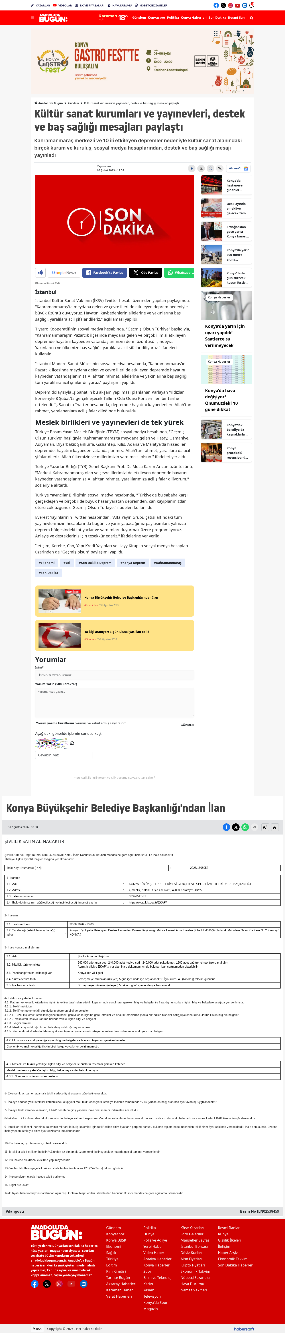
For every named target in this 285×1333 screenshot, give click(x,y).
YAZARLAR (43, 5)
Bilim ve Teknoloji (157, 1277)
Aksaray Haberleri (121, 1283)
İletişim (224, 1246)
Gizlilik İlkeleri (229, 1240)
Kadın (148, 1283)
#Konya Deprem (132, 563)
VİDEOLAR (65, 5)
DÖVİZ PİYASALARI (92, 5)
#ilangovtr (15, 1211)
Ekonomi (113, 1246)
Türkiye (112, 1258)
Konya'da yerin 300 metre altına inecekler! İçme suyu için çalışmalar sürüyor (238, 255)
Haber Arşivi (228, 1252)
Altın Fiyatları (191, 1258)
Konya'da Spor (155, 1302)
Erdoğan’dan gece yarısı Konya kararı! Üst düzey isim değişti (238, 232)
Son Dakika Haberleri (236, 1265)
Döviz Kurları (191, 1252)
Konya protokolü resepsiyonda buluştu (237, 453)
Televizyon (152, 1296)
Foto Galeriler (192, 1234)
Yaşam (148, 1290)
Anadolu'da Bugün (50, 103)
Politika (149, 1227)
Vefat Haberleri (119, 1296)
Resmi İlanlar (229, 1227)
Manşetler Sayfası (195, 1240)
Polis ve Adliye (155, 1240)
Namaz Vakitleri (194, 1290)
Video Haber (153, 1252)
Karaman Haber (119, 1290)
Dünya (148, 1234)
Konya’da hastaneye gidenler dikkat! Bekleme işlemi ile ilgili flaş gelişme (237, 185)
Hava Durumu (192, 1283)
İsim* (39, 667)
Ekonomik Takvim (195, 1271)
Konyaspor (115, 1234)
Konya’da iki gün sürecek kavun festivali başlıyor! (238, 278)
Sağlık (111, 1252)
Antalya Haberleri (158, 1258)
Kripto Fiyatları (193, 1265)
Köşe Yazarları (192, 1227)
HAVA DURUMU (122, 5)
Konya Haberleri (157, 1265)
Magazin (150, 1308)
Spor (147, 1271)
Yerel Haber (153, 1246)
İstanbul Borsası (194, 1246)
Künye (223, 1234)
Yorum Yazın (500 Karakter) (56, 684)
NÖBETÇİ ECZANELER (153, 5)
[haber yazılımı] (244, 1328)
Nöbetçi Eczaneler (196, 1277)
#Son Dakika (48, 573)
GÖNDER (187, 725)
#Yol (66, 563)
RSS (38, 1329)
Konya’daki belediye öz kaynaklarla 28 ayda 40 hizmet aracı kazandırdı (238, 430)
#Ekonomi (47, 563)
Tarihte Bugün (118, 1277)
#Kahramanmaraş (167, 563)
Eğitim (111, 1265)
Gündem (73, 103)
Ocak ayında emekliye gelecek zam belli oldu (236, 208)
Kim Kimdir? (116, 1271)
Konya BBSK (116, 1240)
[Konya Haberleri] (226, 304)
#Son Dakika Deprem (95, 563)
